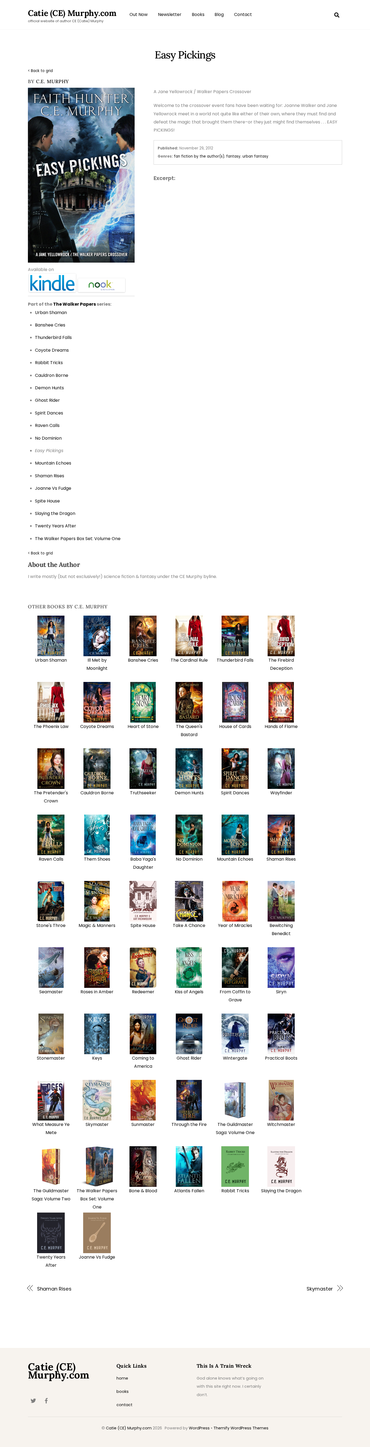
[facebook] (46, 1400)
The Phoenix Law (51, 726)
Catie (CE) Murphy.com (129, 1428)
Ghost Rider (189, 1058)
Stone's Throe (51, 925)
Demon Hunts (189, 793)
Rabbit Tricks (235, 1191)
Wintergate (235, 1058)
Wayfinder (281, 793)
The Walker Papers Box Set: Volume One (97, 1199)
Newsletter (169, 14)
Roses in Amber (96, 992)
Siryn (281, 992)
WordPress (199, 1428)
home (122, 1378)
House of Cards (235, 726)
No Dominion (189, 859)
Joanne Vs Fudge (97, 1257)
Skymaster (97, 1124)
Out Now (138, 14)
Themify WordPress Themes (240, 1428)
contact (124, 1404)
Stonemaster (51, 1058)
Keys (97, 1058)
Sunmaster (143, 1124)
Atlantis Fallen (189, 1191)
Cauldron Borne (97, 793)
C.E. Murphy (52, 81)
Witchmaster (281, 1124)
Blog (219, 14)
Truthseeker (143, 793)
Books (198, 14)
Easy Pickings (185, 54)
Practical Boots (281, 1058)
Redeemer (143, 992)
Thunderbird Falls (235, 660)
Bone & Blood (143, 1191)
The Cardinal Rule (189, 660)
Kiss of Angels (189, 992)
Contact (243, 14)
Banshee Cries (143, 660)
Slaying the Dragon (281, 1191)
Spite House (143, 925)
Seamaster (51, 992)
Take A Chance (189, 925)
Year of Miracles (235, 925)
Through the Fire (189, 1124)
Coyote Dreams (97, 726)
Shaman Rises (281, 859)
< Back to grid (40, 70)
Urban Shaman (51, 660)
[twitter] (33, 1400)
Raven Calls (51, 859)
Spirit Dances (235, 793)
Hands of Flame (281, 726)
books (122, 1391)
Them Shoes (97, 859)
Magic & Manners (97, 925)
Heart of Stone (143, 726)
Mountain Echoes (235, 859)
